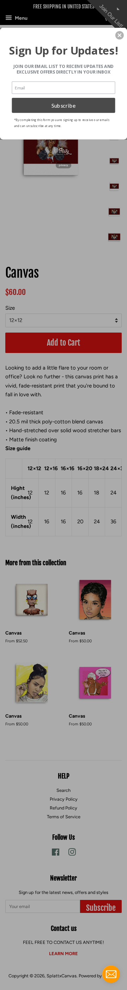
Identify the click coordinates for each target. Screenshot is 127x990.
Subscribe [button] (64, 105)
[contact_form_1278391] (111, 974)
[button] (119, 35)
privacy (63, 165)
